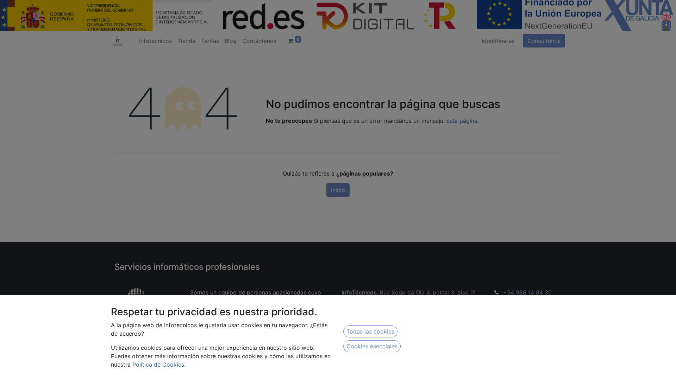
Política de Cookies (158, 364)
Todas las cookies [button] (370, 331)
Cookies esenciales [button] (372, 346)
